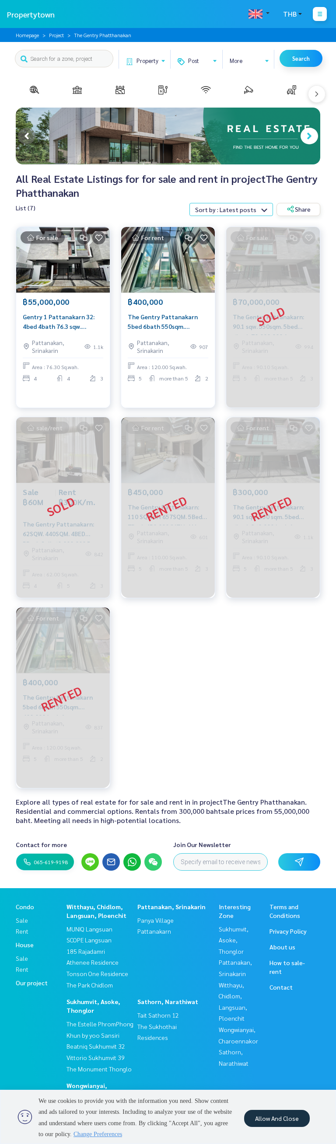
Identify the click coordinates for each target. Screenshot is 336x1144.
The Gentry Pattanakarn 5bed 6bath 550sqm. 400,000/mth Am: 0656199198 (163, 322)
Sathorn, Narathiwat (167, 1001)
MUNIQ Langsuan (89, 929)
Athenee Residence (92, 962)
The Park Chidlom (89, 985)
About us (282, 947)
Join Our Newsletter (202, 844)
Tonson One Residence (97, 973)
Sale (22, 920)
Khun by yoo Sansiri (92, 1035)
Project (56, 34)
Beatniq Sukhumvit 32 (95, 1046)
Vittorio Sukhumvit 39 (95, 1057)
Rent (22, 931)
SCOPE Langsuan (89, 940)
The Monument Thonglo (99, 1069)
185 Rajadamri (85, 951)
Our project (32, 983)
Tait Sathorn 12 (158, 1015)
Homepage (27, 34)
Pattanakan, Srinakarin (171, 906)
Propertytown (31, 14)
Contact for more (41, 844)
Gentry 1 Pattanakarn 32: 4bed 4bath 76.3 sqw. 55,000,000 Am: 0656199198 (62, 322)
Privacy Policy (288, 931)
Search (301, 58)
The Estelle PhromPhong (99, 1024)
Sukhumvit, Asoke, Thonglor (233, 940)
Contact (281, 987)
